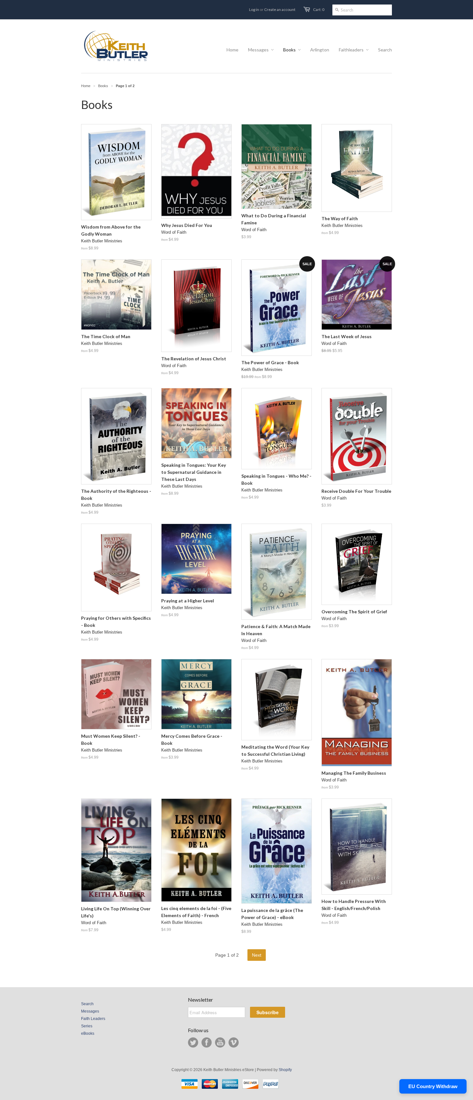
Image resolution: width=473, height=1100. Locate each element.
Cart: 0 (318, 9)
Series (86, 1026)
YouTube (220, 1042)
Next (256, 955)
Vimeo (233, 1042)
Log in (254, 9)
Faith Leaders (93, 1018)
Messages (90, 1011)
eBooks (87, 1033)
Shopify (285, 1070)
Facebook (206, 1042)
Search (87, 1004)
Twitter (193, 1042)
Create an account (279, 9)
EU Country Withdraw (433, 1086)
